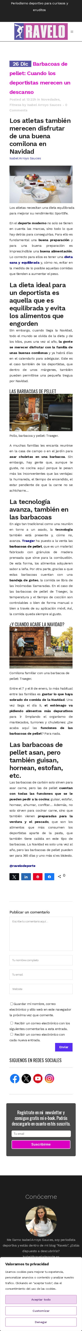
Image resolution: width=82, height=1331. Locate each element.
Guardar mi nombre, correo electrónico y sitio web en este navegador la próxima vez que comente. (40, 1009)
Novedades (50, 99)
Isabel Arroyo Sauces (44, 105)
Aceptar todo (41, 1299)
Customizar (41, 1310)
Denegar (41, 1322)
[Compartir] (26, 876)
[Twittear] (14, 876)
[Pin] (37, 876)
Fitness (15, 105)
